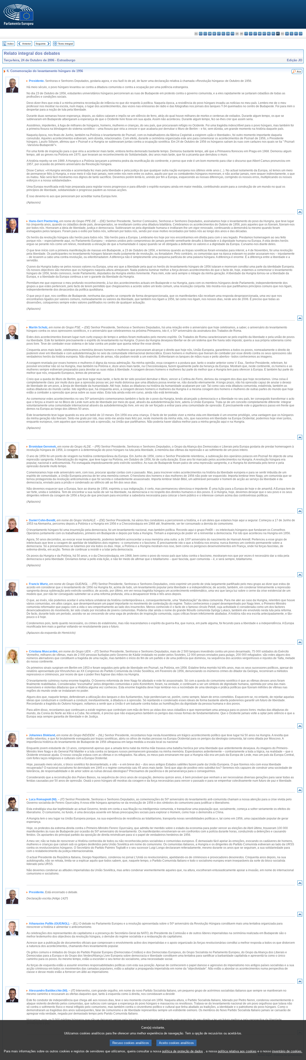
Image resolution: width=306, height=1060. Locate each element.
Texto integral (65, 43)
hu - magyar (260, 33)
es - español (200, 33)
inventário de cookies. (287, 1051)
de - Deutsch (214, 33)
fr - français (232, 33)
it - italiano (246, 33)
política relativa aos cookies (237, 1051)
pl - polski (273, 33)
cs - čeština (205, 33)
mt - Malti (264, 33)
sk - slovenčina (287, 33)
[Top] (300, 213)
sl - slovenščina (291, 33)
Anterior (26, 43)
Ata (299, 71)
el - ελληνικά (223, 33)
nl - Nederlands (269, 33)
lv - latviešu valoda (250, 33)
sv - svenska (300, 33)
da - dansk (210, 33)
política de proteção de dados (182, 1051)
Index (10, 43)
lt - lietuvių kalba (255, 33)
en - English (228, 33)
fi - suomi (296, 33)
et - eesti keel (219, 33)
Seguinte (41, 43)
